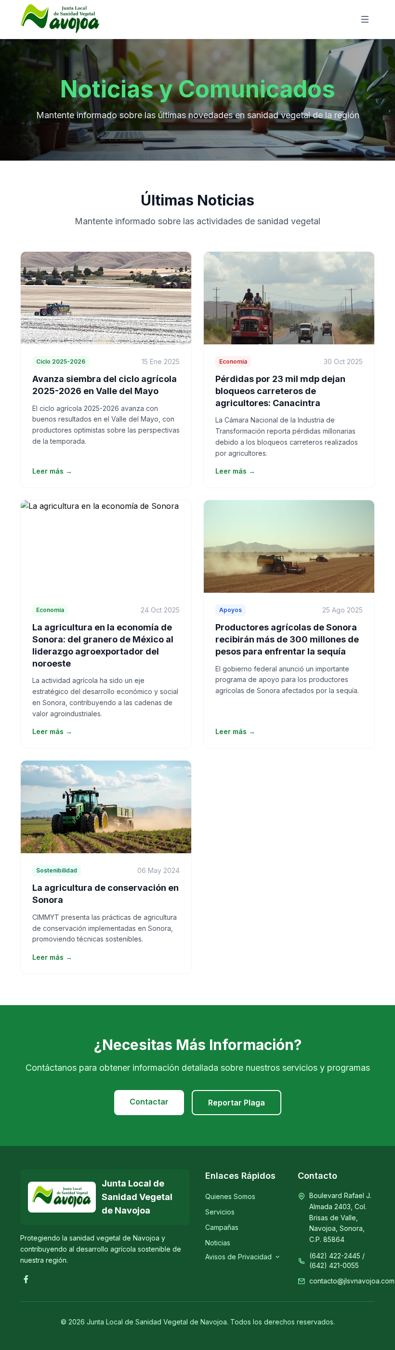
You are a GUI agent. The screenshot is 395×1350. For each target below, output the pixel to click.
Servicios (220, 1212)
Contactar (149, 1101)
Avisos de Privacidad (238, 1257)
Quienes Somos (230, 1196)
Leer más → (52, 471)
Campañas (221, 1227)
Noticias (217, 1243)
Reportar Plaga (236, 1102)
